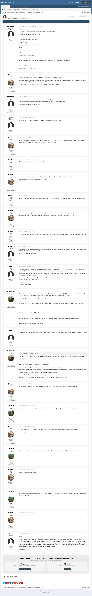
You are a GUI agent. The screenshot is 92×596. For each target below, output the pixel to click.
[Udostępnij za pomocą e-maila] (20, 583)
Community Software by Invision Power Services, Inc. (46, 593)
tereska (10, 159)
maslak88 (11, 405)
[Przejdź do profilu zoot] (11, 274)
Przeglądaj (5, 6)
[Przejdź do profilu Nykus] (11, 541)
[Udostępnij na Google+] (8, 583)
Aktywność (14, 6)
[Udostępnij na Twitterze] (4, 583)
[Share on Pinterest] (22, 583)
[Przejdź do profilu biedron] (11, 83)
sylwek (10, 118)
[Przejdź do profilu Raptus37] (11, 254)
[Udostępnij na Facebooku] (6, 583)
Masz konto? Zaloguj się (74, 2)
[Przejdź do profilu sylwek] (11, 125)
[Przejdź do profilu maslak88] (11, 413)
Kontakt (50, 591)
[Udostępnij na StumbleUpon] (17, 583)
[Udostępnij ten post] (87, 26)
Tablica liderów (35, 9)
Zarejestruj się (86, 2)
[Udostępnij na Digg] (10, 583)
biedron (11, 75)
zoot (10, 267)
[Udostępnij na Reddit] (15, 583)
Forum (3, 9)
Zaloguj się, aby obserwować (72, 16)
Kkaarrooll (18, 18)
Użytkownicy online (26, 9)
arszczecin (11, 291)
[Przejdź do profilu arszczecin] (11, 299)
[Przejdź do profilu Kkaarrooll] (5, 17)
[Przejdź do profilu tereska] (11, 164)
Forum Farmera (8, 2)
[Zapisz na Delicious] (13, 583)
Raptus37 (11, 246)
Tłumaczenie (43, 591)
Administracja (16, 9)
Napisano (25, 26)
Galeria (9, 9)
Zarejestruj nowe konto (24, 569)
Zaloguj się (67, 569)
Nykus (11, 534)
